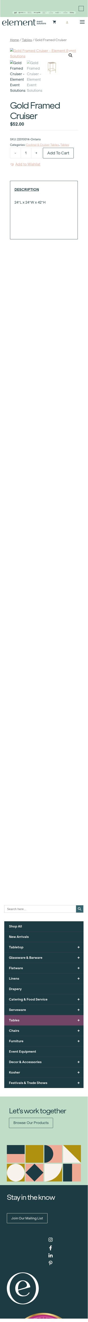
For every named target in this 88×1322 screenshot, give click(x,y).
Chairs (44, 1030)
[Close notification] (81, 8)
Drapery (15, 989)
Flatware (44, 968)
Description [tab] (26, 190)
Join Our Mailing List (27, 1218)
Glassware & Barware (44, 957)
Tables (27, 40)
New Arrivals (19, 937)
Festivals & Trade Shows (44, 1082)
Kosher (44, 1072)
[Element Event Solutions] (24, 22)
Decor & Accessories (44, 1061)
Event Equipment (22, 1051)
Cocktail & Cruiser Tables (42, 144)
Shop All (15, 926)
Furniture (44, 1041)
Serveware (44, 1009)
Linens (44, 978)
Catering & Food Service (44, 999)
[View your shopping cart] (54, 22)
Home (14, 40)
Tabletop (44, 947)
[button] (70, 55)
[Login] (67, 22)
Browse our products (31, 1123)
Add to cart (58, 153)
